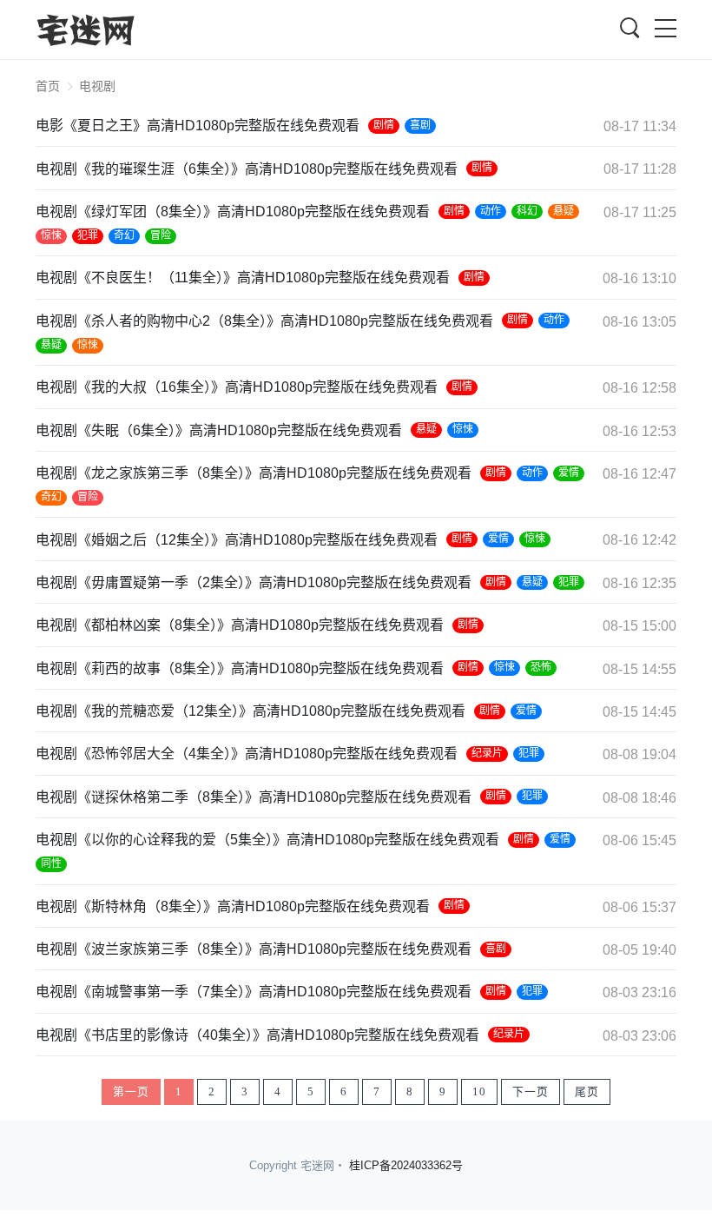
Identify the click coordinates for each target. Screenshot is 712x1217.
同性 (51, 863)
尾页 (587, 1092)
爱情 (568, 472)
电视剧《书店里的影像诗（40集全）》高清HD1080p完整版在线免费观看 (257, 1035)
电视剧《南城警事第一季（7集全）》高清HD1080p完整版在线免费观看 (253, 991)
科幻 (527, 211)
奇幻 (124, 235)
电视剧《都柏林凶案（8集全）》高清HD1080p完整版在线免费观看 (240, 625)
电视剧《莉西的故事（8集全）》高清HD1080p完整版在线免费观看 (240, 668)
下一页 (530, 1092)
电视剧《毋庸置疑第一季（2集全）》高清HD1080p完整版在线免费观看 (253, 582)
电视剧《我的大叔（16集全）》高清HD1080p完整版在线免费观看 (237, 387)
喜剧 (420, 125)
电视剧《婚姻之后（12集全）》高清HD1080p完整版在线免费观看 (237, 539)
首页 (48, 86)
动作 (490, 211)
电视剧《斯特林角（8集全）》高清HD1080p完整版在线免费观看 (233, 906)
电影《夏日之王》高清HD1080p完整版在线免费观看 (197, 125)
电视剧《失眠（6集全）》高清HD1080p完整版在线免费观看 (219, 430)
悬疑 (563, 211)
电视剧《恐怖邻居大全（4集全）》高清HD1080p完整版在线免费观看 (247, 753)
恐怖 (541, 667)
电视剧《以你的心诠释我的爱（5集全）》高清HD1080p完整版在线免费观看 (267, 839)
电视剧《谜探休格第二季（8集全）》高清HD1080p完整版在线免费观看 (253, 797)
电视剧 (97, 86)
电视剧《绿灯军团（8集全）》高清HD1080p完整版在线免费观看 (233, 211)
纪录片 (487, 753)
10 (479, 1092)
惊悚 (51, 235)
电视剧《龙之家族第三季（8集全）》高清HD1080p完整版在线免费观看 (253, 473)
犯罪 (87, 235)
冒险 (160, 235)
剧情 (383, 125)
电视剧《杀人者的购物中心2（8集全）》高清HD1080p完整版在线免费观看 (264, 321)
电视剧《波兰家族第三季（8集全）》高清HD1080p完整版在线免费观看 (253, 949)
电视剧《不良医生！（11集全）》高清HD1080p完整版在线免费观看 (243, 277)
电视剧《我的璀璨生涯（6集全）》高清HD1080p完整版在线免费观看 (247, 169)
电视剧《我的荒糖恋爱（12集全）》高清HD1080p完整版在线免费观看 (250, 711)
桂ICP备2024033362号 (406, 1165)
